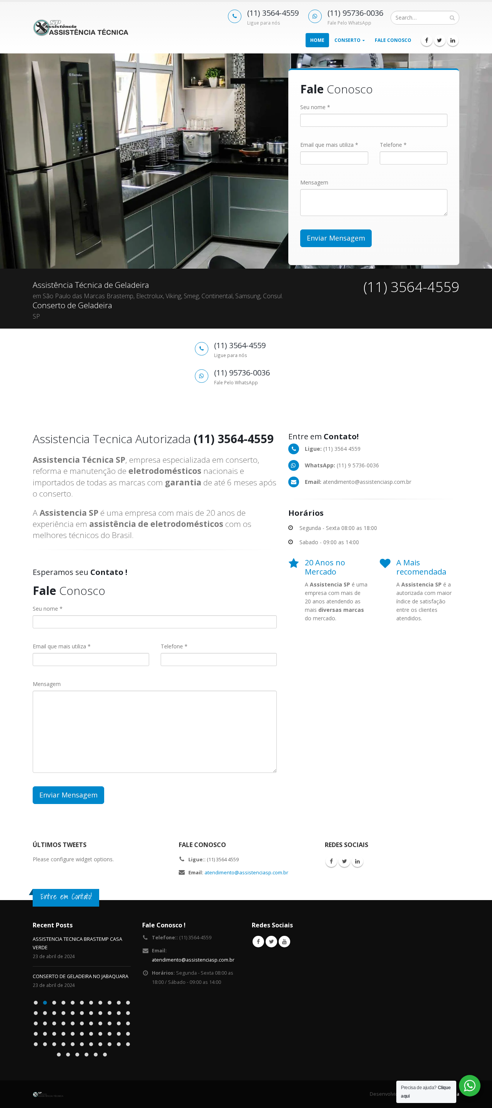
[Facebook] (426, 40)
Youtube (284, 941)
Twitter (344, 861)
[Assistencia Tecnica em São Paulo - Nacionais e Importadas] (81, 27)
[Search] (452, 17)
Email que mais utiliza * (329, 144)
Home (317, 40)
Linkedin (357, 861)
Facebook (331, 861)
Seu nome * (315, 107)
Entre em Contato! (66, 896)
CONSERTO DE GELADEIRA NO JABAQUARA (80, 976)
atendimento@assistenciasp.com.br (246, 872)
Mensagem (314, 182)
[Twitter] (439, 40)
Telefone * (393, 144)
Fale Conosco (393, 40)
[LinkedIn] (453, 40)
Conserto (347, 40)
